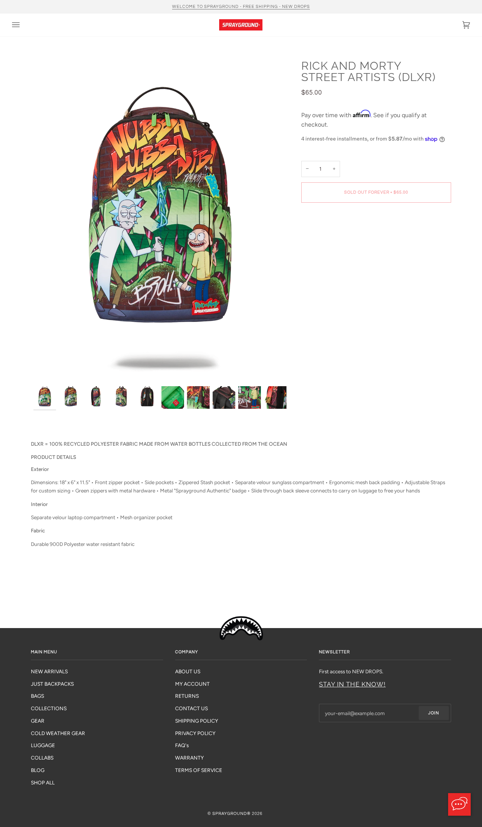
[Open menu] (23, 25)
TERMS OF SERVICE (198, 770)
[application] (459, 804)
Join (433, 713)
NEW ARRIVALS (49, 671)
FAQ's (182, 745)
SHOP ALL (43, 783)
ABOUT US (187, 671)
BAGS (37, 696)
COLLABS (42, 758)
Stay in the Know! (352, 684)
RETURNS (187, 696)
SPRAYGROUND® (231, 814)
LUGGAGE (43, 745)
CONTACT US (191, 708)
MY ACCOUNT (192, 684)
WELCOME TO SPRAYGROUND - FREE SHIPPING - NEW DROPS (241, 7)
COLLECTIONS (49, 708)
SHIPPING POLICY (196, 721)
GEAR (37, 721)
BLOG (37, 770)
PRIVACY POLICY (195, 733)
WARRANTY (189, 758)
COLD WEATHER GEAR (58, 733)
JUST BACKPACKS (52, 684)
